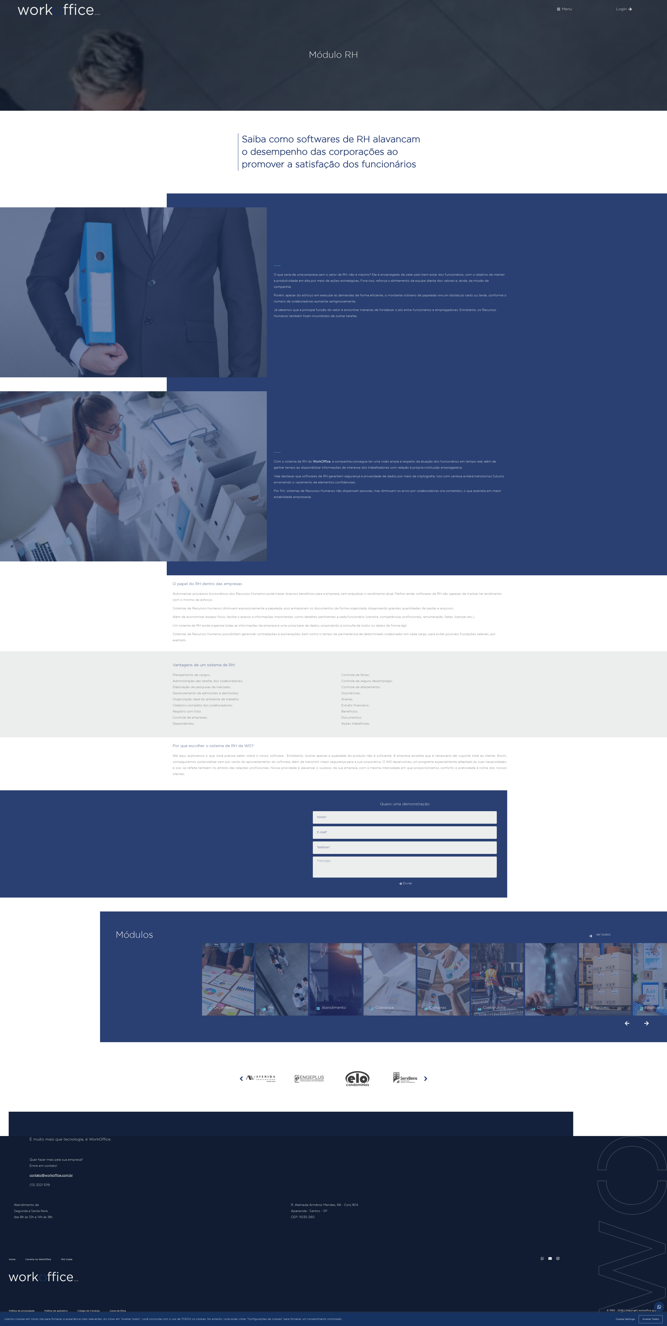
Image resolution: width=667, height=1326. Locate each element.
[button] (564, 9)
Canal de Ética (118, 1311)
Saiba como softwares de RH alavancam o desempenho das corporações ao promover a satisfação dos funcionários (331, 152)
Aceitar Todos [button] (650, 1319)
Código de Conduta (88, 1311)
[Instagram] (557, 1258)
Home (12, 1259)
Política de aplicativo (56, 1311)
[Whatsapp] (542, 1258)
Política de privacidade (22, 1311)
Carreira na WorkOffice (38, 1259)
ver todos (603, 934)
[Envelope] (550, 1258)
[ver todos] (590, 936)
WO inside (66, 1259)
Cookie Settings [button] (625, 1319)
